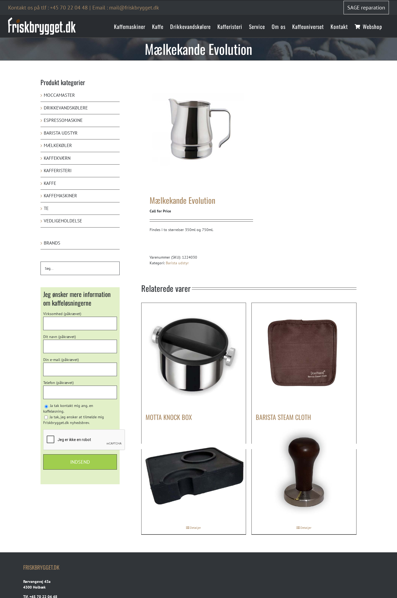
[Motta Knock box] (194, 355)
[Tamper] (304, 474)
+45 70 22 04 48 (69, 7)
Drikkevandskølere (66, 108)
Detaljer (195, 528)
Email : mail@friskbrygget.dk (125, 7)
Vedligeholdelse (63, 221)
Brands (52, 243)
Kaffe (50, 183)
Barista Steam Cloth (283, 417)
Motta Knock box (169, 417)
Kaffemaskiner (60, 196)
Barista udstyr (177, 262)
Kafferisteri (58, 170)
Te (46, 208)
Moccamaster (59, 95)
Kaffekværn (57, 158)
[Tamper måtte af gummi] (194, 474)
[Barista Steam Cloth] (304, 355)
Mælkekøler (58, 145)
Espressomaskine (63, 120)
